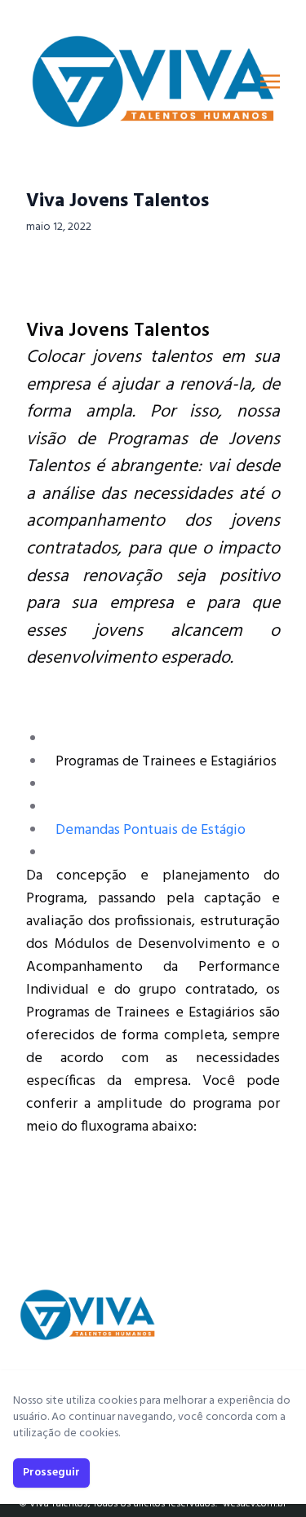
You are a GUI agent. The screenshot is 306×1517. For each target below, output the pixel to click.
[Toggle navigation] (270, 81)
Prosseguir (51, 1472)
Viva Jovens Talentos (117, 201)
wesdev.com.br (254, 1504)
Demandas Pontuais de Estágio (150, 830)
